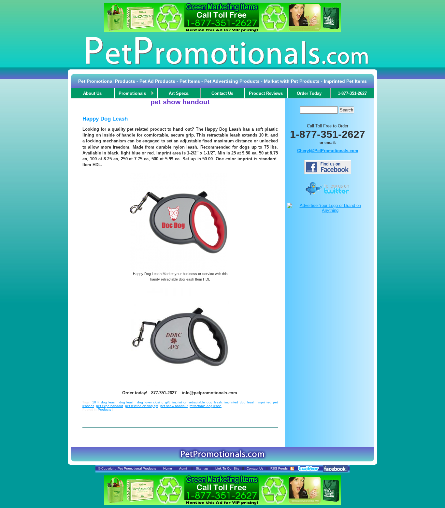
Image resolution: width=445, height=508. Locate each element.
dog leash (127, 402)
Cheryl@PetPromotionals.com (327, 150)
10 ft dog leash (104, 402)
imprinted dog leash (239, 402)
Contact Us (255, 468)
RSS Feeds (279, 468)
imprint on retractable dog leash (197, 402)
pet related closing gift (141, 406)
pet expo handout (109, 406)
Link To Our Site (227, 468)
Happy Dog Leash (105, 119)
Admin (184, 468)
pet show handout (174, 406)
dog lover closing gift (153, 402)
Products (104, 409)
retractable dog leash (206, 406)
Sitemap (202, 468)
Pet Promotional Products (137, 468)
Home (167, 468)
